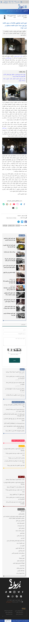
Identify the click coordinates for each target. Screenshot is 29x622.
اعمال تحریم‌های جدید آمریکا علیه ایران (14, 11)
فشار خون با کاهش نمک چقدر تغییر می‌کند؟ (15, 465)
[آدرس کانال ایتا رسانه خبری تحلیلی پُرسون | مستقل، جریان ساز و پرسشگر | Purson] (10, 204)
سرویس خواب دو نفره (20, 530)
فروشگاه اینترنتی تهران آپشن (18, 563)
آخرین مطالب (21, 477)
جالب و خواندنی (11, 225)
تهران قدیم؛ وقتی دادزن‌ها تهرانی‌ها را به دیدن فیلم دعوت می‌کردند (10, 260)
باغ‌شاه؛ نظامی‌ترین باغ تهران (9, 272)
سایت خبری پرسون (18, 56)
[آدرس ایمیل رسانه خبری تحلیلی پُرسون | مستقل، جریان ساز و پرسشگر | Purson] (13, 208)
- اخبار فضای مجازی (9, 612)
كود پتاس (22, 511)
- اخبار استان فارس (19, 612)
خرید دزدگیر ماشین (20, 535)
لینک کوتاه (22, 218)
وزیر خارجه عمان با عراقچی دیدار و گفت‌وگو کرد (15, 395)
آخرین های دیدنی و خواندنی (18, 402)
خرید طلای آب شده (20, 543)
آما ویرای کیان (9, 602)
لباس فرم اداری (21, 551)
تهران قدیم (5, 225)
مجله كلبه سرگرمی (20, 570)
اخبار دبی (22, 538)
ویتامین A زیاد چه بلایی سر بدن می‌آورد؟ (16, 458)
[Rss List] (1, 1)
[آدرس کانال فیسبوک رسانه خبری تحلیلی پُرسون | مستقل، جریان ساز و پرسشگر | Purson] (24, 204)
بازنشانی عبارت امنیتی (14, 354)
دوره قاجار (4, 128)
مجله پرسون (21, 446)
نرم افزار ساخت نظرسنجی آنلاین (18, 553)
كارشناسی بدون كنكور (20, 520)
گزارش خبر (22, 545)
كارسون (22, 555)
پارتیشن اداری (21, 528)
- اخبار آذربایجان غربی (19, 610)
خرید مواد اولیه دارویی (20, 548)
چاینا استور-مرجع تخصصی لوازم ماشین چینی (15, 540)
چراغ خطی (22, 533)
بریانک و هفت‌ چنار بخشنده (9, 252)
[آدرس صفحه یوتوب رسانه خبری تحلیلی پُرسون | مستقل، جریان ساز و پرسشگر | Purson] (14, 204)
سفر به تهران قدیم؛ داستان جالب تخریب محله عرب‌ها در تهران (9, 308)
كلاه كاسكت (22, 566)
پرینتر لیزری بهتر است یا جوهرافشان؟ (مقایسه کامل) (14, 423)
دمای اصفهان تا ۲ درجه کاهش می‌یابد (17, 494)
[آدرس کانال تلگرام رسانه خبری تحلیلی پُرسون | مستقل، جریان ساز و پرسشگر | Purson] (21, 204)
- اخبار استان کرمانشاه (8, 610)
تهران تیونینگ (21, 558)
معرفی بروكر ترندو (20, 523)
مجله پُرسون (24, 16)
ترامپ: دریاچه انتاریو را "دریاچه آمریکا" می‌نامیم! (15, 372)
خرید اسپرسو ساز (21, 526)
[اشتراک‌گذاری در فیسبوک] (25, 221)
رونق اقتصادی (8, 58)
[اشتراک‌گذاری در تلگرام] (18, 221)
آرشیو (18, 2)
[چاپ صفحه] (4, 16)
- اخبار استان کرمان (19, 614)
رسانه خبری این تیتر (20, 573)
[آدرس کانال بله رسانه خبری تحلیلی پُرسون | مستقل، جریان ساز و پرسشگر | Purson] (3, 204)
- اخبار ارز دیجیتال (9, 614)
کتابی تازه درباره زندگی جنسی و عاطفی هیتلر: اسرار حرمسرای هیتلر (9, 267)
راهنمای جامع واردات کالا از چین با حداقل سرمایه (15, 431)
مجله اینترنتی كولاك (20, 568)
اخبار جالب (18, 225)
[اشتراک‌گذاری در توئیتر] (22, 221)
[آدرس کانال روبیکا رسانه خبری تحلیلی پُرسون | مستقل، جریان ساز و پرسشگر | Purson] (7, 204)
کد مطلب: (23, 216)
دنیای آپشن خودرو (20, 560)
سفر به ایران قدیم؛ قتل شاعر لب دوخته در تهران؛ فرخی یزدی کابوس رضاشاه (9, 301)
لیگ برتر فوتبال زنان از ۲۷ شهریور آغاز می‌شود (15, 487)
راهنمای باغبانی (21, 514)
